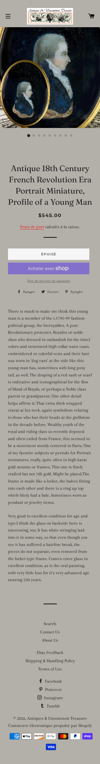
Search (50, 623)
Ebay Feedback (50, 652)
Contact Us (50, 631)
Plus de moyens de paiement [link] (48, 281)
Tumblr (53, 706)
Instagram (53, 697)
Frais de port (32, 226)
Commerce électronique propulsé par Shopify (50, 725)
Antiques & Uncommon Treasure (57, 718)
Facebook (53, 681)
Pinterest (53, 689)
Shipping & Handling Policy (50, 660)
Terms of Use (50, 668)
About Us (50, 640)
